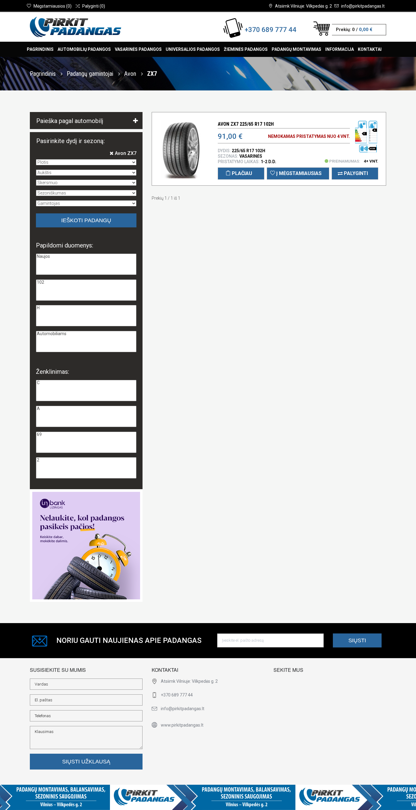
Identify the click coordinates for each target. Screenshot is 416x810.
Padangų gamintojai (91, 73)
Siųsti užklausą (86, 762)
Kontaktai (370, 49)
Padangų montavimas (296, 49)
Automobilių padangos (84, 49)
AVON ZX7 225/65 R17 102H (246, 124)
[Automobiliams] (86, 333)
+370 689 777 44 (270, 29)
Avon (131, 73)
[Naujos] (86, 256)
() (52, 6)
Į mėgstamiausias (298, 173)
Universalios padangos (193, 49)
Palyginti (355, 173)
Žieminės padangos (246, 49)
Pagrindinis (40, 49)
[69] (86, 434)
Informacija (339, 49)
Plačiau (241, 173)
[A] (86, 408)
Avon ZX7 (125, 153)
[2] (86, 460)
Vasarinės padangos (138, 49)
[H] (86, 307)
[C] (86, 382)
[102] (86, 282)
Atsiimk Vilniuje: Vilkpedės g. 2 (303, 6)
